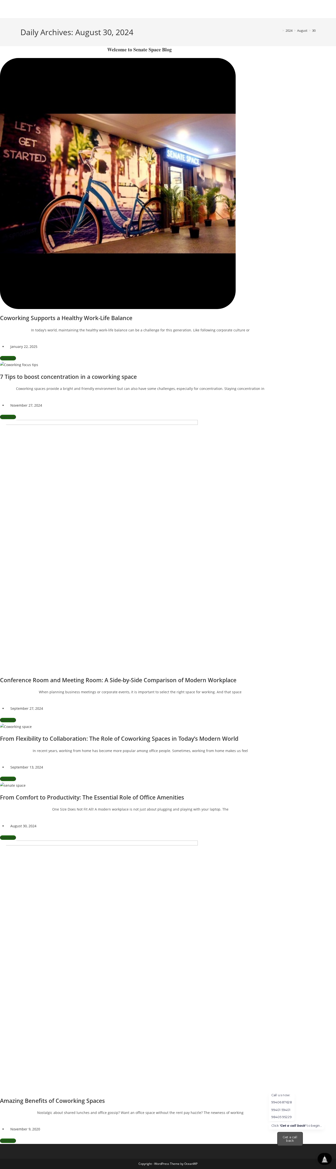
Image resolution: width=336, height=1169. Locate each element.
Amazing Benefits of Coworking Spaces (52, 1101)
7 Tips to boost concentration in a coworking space (68, 377)
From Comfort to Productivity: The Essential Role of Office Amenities (92, 797)
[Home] (279, 30)
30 (314, 30)
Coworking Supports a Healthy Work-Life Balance (66, 318)
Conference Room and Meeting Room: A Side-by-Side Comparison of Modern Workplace (118, 680)
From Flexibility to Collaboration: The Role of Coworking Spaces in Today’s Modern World (119, 738)
